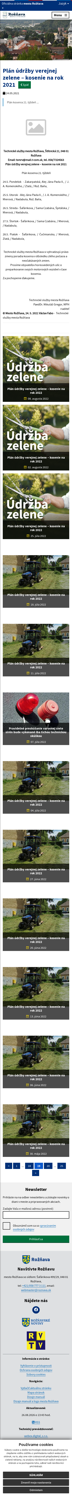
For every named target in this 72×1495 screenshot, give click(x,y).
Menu (58, 15)
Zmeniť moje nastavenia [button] (36, 1482)
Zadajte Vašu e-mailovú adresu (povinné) (28, 1208)
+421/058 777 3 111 (34, 1285)
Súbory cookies (36, 1374)
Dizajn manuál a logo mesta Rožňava (36, 1401)
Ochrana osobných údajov (36, 1370)
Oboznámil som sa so (34, 1227)
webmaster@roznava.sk (36, 1290)
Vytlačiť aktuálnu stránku (36, 1388)
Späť (25, 85)
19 (38, 1166)
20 (48, 1166)
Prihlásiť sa (36, 1239)
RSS (37, 1422)
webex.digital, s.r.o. (36, 1436)
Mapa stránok (36, 1392)
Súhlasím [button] (36, 1475)
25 (61, 1166)
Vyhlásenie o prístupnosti (36, 1365)
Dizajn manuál (36, 1397)
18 (29, 1166)
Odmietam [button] (36, 1490)
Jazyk (63, 3)
